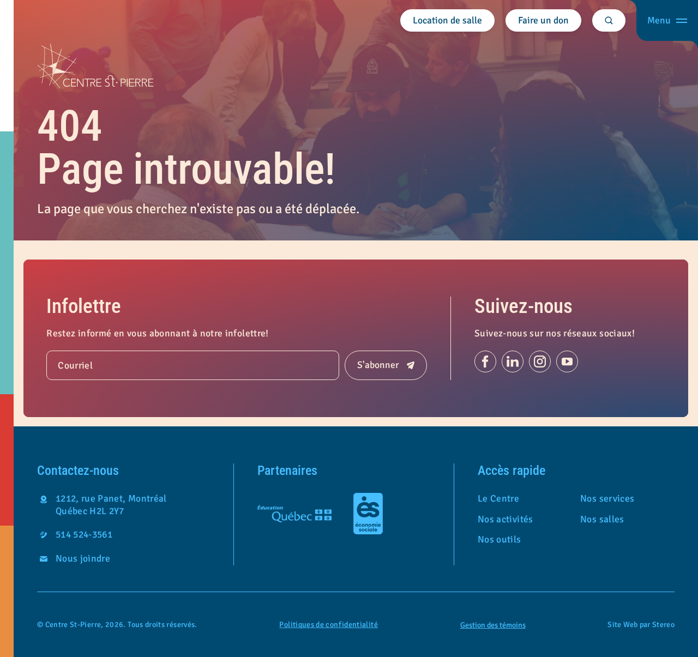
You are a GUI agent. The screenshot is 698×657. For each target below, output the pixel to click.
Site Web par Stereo (641, 625)
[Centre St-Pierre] (95, 66)
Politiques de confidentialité (328, 624)
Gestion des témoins (493, 625)
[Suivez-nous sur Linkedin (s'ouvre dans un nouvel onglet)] (513, 361)
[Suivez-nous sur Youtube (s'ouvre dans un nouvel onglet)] (567, 361)
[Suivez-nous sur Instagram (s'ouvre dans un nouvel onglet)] (540, 361)
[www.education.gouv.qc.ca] (294, 514)
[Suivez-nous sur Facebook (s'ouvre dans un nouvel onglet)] (485, 361)
